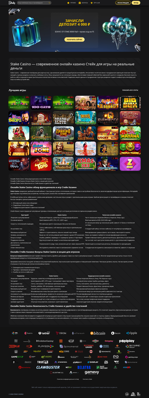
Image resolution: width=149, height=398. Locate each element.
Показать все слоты (130, 90)
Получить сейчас (74, 39)
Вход (136, 3)
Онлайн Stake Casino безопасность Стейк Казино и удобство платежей (34, 183)
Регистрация (123, 3)
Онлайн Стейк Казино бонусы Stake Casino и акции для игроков (31, 181)
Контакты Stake (87, 379)
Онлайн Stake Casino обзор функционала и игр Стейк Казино (31, 179)
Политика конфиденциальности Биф (68, 379)
